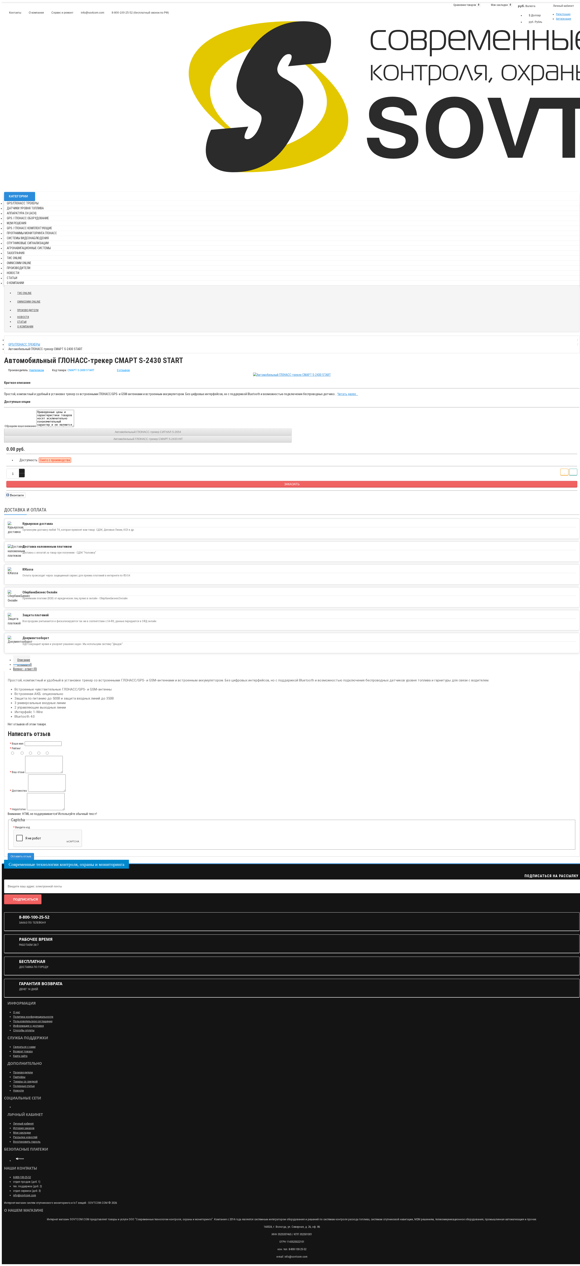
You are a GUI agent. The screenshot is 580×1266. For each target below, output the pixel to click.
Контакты (14, 12)
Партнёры (19, 1077)
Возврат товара (23, 1051)
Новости (18, 1090)
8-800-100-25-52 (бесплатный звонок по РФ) (140, 12)
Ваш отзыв (18, 772)
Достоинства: (19, 790)
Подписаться (25, 899)
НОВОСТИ (13, 273)
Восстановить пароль (27, 1141)
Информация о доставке (28, 1025)
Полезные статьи (24, 1086)
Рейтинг (16, 748)
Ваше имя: (18, 743)
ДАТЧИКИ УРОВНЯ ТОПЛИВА (25, 208)
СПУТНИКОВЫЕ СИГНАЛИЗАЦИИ (28, 243)
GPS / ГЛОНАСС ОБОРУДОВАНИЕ (28, 218)
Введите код (22, 827)
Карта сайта (20, 1056)
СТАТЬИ (12, 278)
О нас (16, 1012)
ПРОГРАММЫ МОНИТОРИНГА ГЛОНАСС (32, 233)
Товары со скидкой (25, 1081)
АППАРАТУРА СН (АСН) (21, 213)
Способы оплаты (23, 1030)
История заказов (23, 1128)
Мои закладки (22, 1132)
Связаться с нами (24, 1047)
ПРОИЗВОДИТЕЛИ (18, 268)
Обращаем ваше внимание (20, 426)
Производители (23, 1072)
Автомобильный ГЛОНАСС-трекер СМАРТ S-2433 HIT (148, 439)
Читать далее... (347, 394)
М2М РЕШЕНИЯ (16, 223)
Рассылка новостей (25, 1137)
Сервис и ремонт (62, 12)
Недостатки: (19, 809)
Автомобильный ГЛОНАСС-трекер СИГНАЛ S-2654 (148, 432)
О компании (36, 12)
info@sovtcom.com (92, 12)
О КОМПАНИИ (15, 283)
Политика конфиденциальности (33, 1016)
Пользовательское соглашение (32, 1021)
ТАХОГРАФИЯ (15, 253)
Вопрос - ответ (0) (25, 669)
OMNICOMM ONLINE (19, 263)
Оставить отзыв (21, 856)
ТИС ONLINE (14, 258)
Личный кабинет (23, 1123)
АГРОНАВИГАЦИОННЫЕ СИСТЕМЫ (29, 248)
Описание (23, 660)
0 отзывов (123, 370)
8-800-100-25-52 (22, 1177)
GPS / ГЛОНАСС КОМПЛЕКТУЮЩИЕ (29, 228)
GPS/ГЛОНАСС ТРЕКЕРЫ (23, 203)
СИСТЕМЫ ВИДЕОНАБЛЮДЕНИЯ (28, 238)
